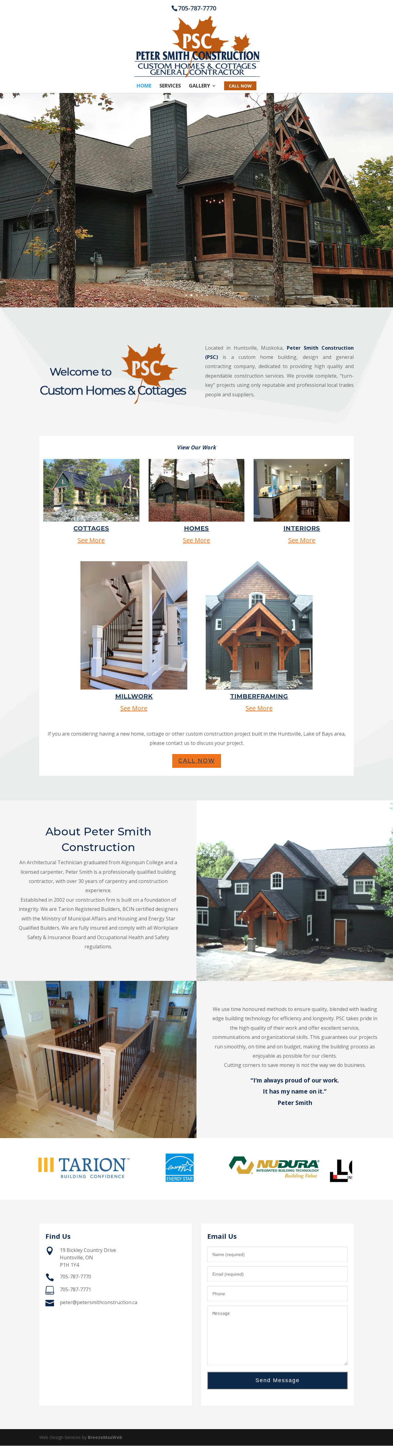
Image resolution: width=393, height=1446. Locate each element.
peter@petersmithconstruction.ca (98, 1302)
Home (144, 86)
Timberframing (259, 696)
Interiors (301, 528)
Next (346, 1169)
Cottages (91, 528)
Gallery (199, 86)
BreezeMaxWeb (105, 1437)
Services (170, 86)
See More (91, 540)
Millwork (134, 696)
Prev (47, 1169)
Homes (196, 528)
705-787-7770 (197, 8)
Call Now (196, 760)
